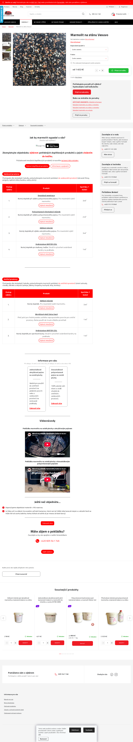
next (129, 618)
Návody (15, 7)
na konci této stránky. (70, 160)
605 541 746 (36, 2)
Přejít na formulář (110, 182)
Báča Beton (78, 77)
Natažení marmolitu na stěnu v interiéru (86, 105)
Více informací (89, 39)
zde (39, 734)
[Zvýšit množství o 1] (102, 70)
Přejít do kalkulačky (82, 92)
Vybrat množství (46, 205)
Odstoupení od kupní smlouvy (13, 713)
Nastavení (43, 739)
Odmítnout (75, 730)
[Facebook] (111, 674)
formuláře (60, 2)
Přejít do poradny (81, 115)
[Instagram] (116, 674)
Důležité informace (87, 102)
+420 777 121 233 (110, 149)
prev (3, 618)
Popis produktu (7, 125)
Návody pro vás (8, 699)
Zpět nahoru (47, 551)
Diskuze (21, 125)
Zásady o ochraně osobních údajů (14, 710)
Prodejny (6, 7)
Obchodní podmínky (10, 706)
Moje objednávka (9, 703)
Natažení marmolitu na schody (83, 110)
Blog (21, 7)
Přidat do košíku (120, 70)
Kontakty (37, 7)
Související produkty (36, 125)
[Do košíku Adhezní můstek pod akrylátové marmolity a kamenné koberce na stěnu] (25, 642)
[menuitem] (11, 22)
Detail (82, 643)
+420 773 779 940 (110, 177)
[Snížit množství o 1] (96, 70)
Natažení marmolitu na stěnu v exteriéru (86, 107)
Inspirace (29, 7)
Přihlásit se (108, 209)
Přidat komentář (21, 574)
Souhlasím (89, 730)
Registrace (124, 7)
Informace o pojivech (60, 166)
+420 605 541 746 (50, 541)
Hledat (83, 14)
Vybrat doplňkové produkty (37, 166)
